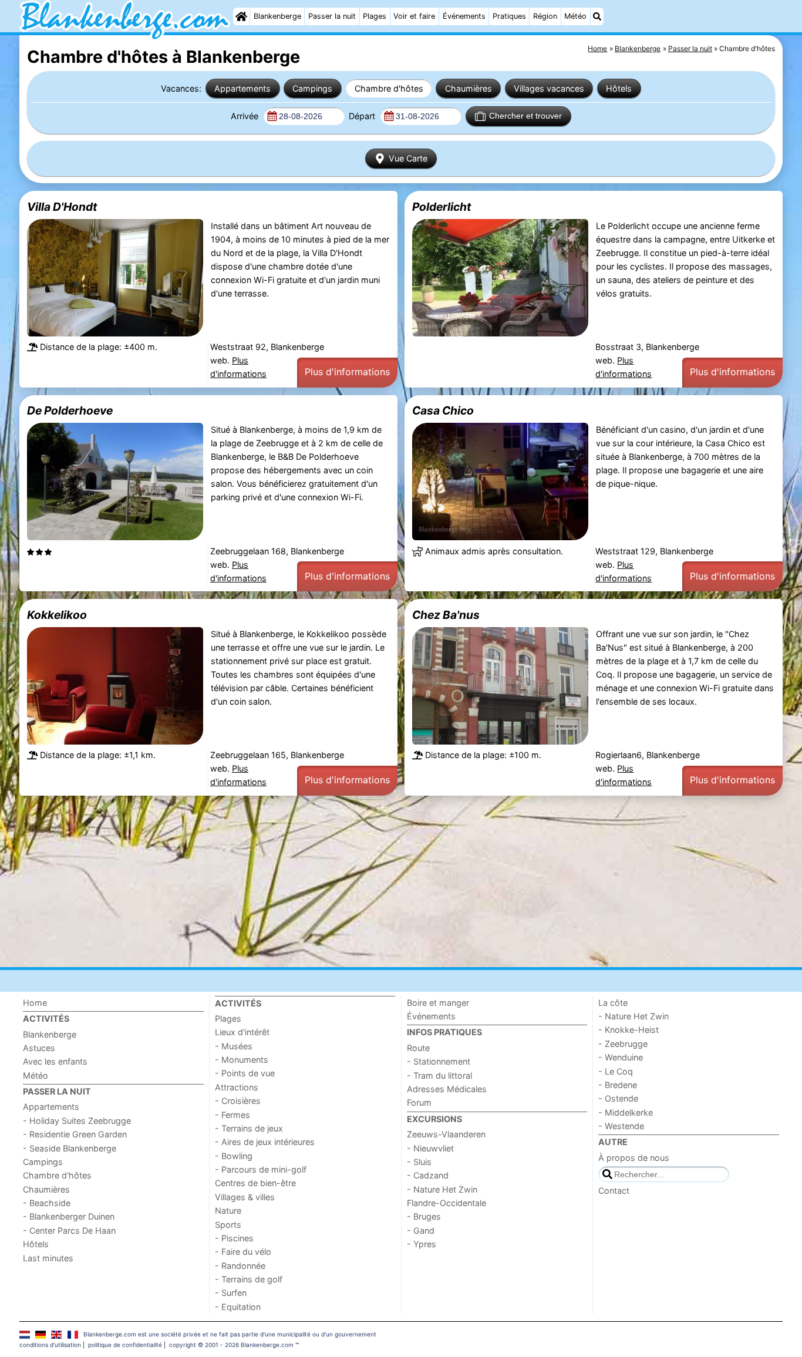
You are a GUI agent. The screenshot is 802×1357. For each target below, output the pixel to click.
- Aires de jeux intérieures (265, 1142)
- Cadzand (428, 1175)
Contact (613, 1191)
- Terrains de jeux (249, 1128)
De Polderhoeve (70, 410)
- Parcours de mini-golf (260, 1169)
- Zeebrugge (623, 1044)
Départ (363, 116)
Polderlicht (441, 207)
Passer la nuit (332, 16)
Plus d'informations (347, 372)
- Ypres (421, 1244)
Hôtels (619, 88)
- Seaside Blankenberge (69, 1148)
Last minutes (48, 1258)
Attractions (236, 1087)
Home (35, 1003)
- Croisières (238, 1101)
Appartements (242, 88)
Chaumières (468, 88)
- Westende (621, 1126)
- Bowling (233, 1156)
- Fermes (232, 1115)
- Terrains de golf (248, 1279)
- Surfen (231, 1293)
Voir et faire (414, 16)
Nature (228, 1210)
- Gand (420, 1230)
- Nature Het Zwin (442, 1189)
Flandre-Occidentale (446, 1203)
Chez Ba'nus (446, 615)
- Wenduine (620, 1057)
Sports (228, 1225)
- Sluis (419, 1162)
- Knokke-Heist (628, 1030)
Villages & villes (245, 1197)
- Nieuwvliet (430, 1148)
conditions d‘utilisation (50, 1344)
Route (418, 1048)
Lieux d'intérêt (242, 1032)
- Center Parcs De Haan (69, 1230)
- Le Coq (615, 1071)
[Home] (241, 16)
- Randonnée (240, 1266)
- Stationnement (438, 1061)
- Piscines (234, 1238)
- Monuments (241, 1060)
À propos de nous (633, 1158)
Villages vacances (549, 88)
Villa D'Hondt (62, 207)
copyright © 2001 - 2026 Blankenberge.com (231, 1344)
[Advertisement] (371, 881)
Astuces (39, 1048)
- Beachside (46, 1203)
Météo (575, 16)
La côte (613, 1003)
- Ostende (618, 1098)
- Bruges (424, 1216)
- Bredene (617, 1085)
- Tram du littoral (439, 1075)
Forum (419, 1102)
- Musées (233, 1046)
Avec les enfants (55, 1061)
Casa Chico (443, 410)
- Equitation (238, 1307)
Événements (464, 16)
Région (545, 16)
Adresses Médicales (447, 1089)
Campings (312, 88)
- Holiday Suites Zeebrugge (77, 1121)
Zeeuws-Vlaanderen (446, 1134)
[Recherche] (597, 16)
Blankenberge (277, 16)
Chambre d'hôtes (389, 88)
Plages (374, 16)
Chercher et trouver (525, 115)
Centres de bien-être (255, 1183)
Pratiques (509, 16)
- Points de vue (245, 1073)
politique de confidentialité (125, 1344)
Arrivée (246, 116)
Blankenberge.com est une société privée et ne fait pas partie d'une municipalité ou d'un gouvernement (229, 1334)
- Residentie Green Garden (75, 1134)
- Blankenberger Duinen (68, 1216)
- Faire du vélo (243, 1252)
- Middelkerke (625, 1112)
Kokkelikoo (57, 615)
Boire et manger (438, 1003)
